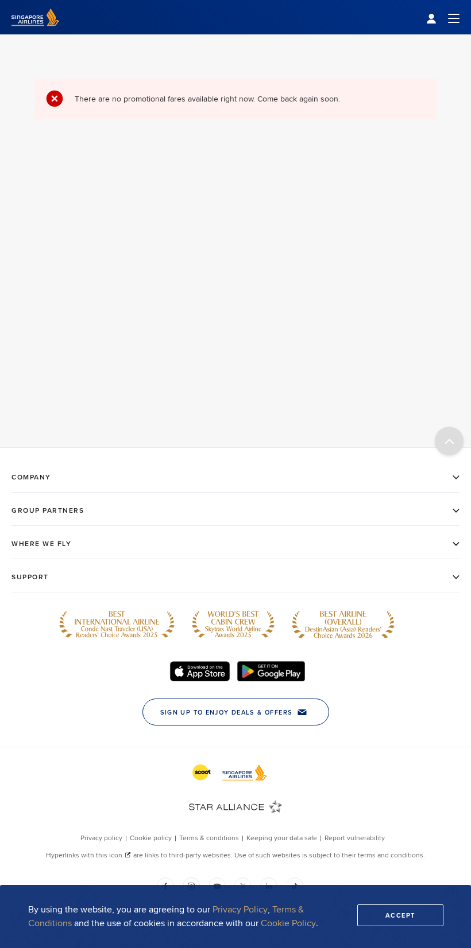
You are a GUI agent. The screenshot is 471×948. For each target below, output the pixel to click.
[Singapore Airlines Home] (35, 31)
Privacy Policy (240, 909)
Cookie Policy (288, 923)
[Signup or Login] (443, 17)
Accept (400, 915)
